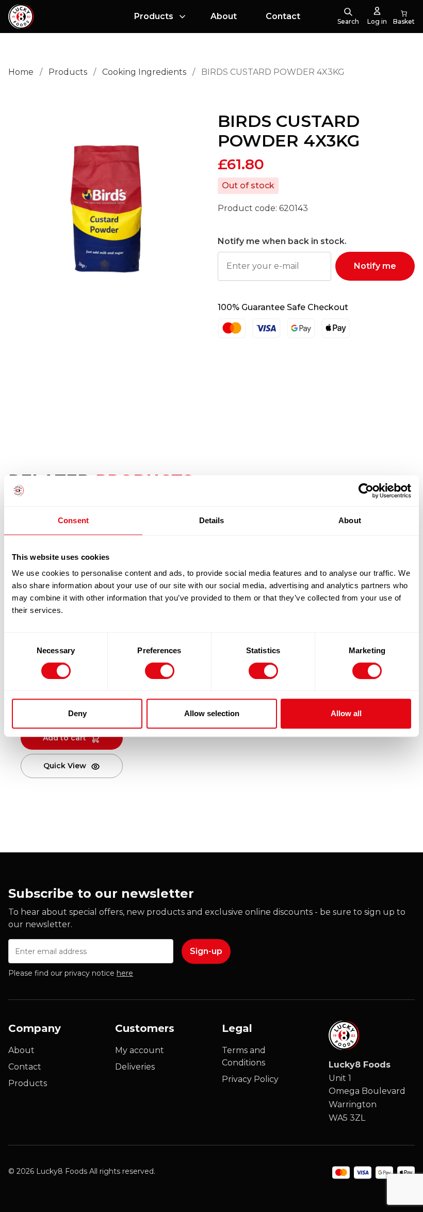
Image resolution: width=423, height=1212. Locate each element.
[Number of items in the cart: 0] (404, 16)
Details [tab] (211, 520)
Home (21, 72)
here (125, 973)
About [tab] (349, 520)
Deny (77, 713)
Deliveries (135, 1067)
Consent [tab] (73, 520)
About (223, 16)
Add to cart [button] (64, 737)
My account (139, 1050)
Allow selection (211, 713)
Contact (283, 16)
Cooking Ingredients (144, 72)
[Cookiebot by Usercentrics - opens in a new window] (366, 490)
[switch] (151, 668)
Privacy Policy (250, 1079)
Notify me (375, 266)
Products (153, 16)
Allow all (346, 713)
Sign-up (206, 951)
